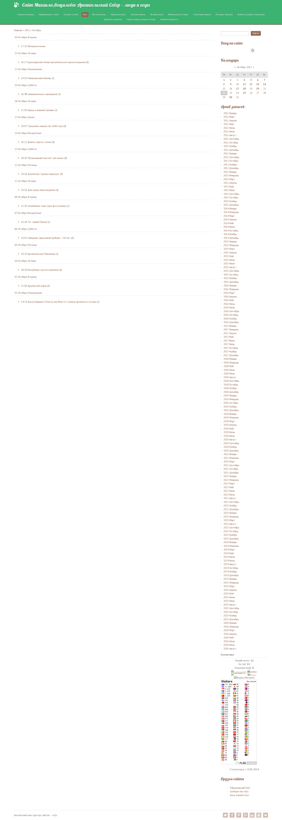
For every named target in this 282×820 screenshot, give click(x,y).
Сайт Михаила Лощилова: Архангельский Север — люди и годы (86, 5)
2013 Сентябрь (231, 193)
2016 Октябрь (230, 314)
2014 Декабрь (231, 237)
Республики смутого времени (43, 269)
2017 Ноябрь (230, 351)
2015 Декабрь (231, 281)
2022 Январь (230, 476)
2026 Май (228, 637)
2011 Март (229, 116)
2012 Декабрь (231, 168)
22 (223, 92)
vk (265, 815)
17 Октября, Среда (24, 117)
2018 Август (229, 377)
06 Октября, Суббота (26, 228)
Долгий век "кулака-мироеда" (43, 174)
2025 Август (229, 604)
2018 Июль (229, 373)
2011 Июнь (229, 127)
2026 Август (229, 648)
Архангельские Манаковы (41, 253)
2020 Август (229, 439)
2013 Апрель (230, 182)
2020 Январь (230, 413)
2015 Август (229, 267)
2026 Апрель (230, 633)
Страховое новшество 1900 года (45, 126)
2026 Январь (230, 622)
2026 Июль (229, 644)
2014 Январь (230, 208)
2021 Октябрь (230, 468)
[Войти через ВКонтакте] (235, 50)
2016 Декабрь (231, 322)
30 (230, 97)
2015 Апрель (230, 252)
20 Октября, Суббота (26, 85)
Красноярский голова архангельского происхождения (56, 62)
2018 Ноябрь (230, 388)
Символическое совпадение (42, 94)
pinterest (238, 815)
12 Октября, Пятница (26, 165)
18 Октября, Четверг (25, 101)
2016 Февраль (231, 289)
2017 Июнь (229, 340)
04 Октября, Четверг (25, 260)
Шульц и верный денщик (41, 110)
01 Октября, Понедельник (28, 292)
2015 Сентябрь (231, 270)
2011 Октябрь (230, 142)
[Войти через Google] (252, 50)
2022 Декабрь (231, 509)
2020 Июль (229, 435)
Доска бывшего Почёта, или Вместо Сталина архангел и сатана (62, 301)
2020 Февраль (231, 417)
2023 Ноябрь (230, 534)
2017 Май (228, 336)
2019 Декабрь (231, 410)
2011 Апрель (230, 120)
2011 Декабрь (231, 149)
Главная (18, 30)
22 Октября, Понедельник (28, 69)
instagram (258, 815)
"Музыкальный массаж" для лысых (45, 158)
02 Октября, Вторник (26, 276)
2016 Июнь (229, 303)
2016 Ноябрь (230, 318)
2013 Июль (229, 190)
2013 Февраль (231, 175)
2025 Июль (229, 600)
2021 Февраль (231, 457)
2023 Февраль (231, 516)
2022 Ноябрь (230, 505)
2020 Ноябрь (230, 446)
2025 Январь (230, 578)
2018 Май (228, 366)
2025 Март (229, 586)
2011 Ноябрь (230, 146)
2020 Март (229, 421)
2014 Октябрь (230, 230)
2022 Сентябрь (231, 501)
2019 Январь (230, 395)
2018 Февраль (231, 362)
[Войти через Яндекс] (246, 50)
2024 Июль (229, 560)
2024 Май (228, 553)
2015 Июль (229, 263)
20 (257, 88)
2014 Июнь (229, 226)
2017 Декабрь (231, 355)
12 (251, 84)
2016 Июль (229, 307)
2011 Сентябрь (231, 138)
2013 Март (229, 179)
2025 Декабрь (231, 619)
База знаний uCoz (239, 795)
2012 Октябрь (230, 160)
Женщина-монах (37, 46)
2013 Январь (230, 171)
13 (257, 84)
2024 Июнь (229, 556)
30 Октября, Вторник (26, 37)
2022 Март (229, 483)
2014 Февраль (231, 212)
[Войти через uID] (230, 50)
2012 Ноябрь (230, 164)
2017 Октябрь (230, 347)
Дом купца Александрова (41, 190)
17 (237, 88)
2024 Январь (230, 542)
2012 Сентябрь (231, 157)
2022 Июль (229, 494)
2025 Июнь (229, 597)
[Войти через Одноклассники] (258, 50)
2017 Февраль (231, 329)
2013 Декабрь (231, 204)
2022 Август (229, 498)
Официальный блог (240, 787)
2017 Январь (230, 325)
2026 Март (229, 630)
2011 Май (228, 124)
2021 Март (229, 461)
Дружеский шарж (37, 285)
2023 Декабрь (231, 538)
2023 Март (229, 520)
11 (244, 84)
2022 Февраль (231, 479)
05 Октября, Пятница (26, 244)
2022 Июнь (229, 490)
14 (264, 84)
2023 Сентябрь (231, 527)
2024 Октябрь (230, 567)
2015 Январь (230, 241)
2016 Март (229, 292)
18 (244, 88)
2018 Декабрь (231, 391)
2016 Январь (230, 285)
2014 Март (229, 215)
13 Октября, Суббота (26, 149)
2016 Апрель (230, 296)
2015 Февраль (231, 245)
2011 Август (229, 135)
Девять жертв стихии (39, 142)
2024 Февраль (231, 545)
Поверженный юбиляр (39, 78)
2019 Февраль (231, 399)
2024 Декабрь (231, 575)
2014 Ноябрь (230, 234)
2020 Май (228, 428)
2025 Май (228, 593)
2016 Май (228, 300)
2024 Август (229, 564)
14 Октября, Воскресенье (28, 133)
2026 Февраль (231, 626)
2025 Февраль (231, 582)
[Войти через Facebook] (241, 50)
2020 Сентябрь (231, 443)
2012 (27, 30)
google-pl (245, 815)
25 (244, 92)
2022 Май (228, 487)
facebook (232, 815)
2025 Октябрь (230, 611)
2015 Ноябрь (230, 278)
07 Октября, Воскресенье (28, 212)
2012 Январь (230, 153)
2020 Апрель (230, 424)
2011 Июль (229, 131)
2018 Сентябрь (231, 380)
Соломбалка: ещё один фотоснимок (47, 205)
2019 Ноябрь (230, 406)
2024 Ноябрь (230, 571)
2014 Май (228, 223)
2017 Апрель (230, 333)
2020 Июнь (229, 432)
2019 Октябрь (230, 402)
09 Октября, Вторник (26, 197)
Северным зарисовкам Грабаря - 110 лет (49, 237)
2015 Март (229, 248)
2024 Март (229, 549)
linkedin (252, 815)
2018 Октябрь (230, 384)
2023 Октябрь (230, 531)
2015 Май (228, 256)
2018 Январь (230, 358)
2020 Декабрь (231, 450)
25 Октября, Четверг (25, 53)
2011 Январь (230, 113)
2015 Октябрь (230, 274)
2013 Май (228, 186)
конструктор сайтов (38, 815)
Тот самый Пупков (37, 221)
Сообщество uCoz (239, 791)
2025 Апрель (230, 589)
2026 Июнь (229, 641)
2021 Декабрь (231, 472)
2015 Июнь (229, 259)
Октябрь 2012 (244, 67)
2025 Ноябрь (230, 615)
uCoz (54, 815)
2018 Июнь (229, 369)
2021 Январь (230, 454)
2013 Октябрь (230, 197)
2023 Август (229, 523)
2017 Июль (229, 344)
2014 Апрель (230, 219)
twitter (225, 815)
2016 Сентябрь (231, 311)
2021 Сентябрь (231, 465)
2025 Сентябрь (231, 608)
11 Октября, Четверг (25, 181)
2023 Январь (230, 512)
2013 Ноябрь (230, 201)
